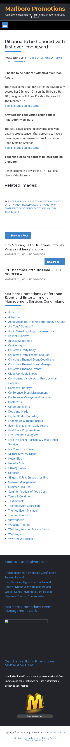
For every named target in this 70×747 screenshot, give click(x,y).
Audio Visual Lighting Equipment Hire (31, 331)
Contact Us (15, 402)
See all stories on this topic (22, 105)
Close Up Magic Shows (23, 373)
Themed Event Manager (23, 510)
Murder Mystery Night (22, 454)
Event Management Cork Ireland (28, 425)
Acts (11, 312)
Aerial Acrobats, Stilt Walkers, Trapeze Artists (36, 322)
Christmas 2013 (20, 201)
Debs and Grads (18, 411)
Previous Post (19, 235)
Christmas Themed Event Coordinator (31, 359)
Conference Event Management (28, 392)
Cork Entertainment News (46, 58)
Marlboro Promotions (35, 9)
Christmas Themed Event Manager (29, 364)
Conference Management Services (30, 397)
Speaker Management (22, 482)
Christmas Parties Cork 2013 (46, 201)
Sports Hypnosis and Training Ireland (28, 587)
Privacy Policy (17, 468)
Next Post (53, 261)
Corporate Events (19, 406)
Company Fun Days (20, 388)
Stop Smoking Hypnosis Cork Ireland (28, 582)
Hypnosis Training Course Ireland (25, 596)
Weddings (14, 534)
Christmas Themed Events (24, 369)
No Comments (16, 61)
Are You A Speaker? (20, 326)
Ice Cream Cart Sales (21, 449)
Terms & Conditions (20, 496)
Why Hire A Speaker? (21, 539)
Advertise (14, 317)
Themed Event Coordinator (24, 505)
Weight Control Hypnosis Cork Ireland (28, 591)
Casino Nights (17, 345)
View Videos (16, 520)
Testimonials (16, 501)
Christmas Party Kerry (22, 350)
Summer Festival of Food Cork (27, 491)
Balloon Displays (18, 336)
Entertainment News (16, 205)
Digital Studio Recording (23, 416)
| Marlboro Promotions (54, 732)
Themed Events (18, 515)
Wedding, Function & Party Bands (29, 529)
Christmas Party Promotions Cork (29, 355)
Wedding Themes (19, 524)
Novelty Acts (16, 463)
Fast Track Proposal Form (24, 430)
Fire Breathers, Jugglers (23, 435)
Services (13, 473)
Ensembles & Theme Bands (25, 421)
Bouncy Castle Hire (20, 340)
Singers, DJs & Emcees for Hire (28, 477)
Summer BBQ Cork (19, 487)
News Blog (15, 458)
